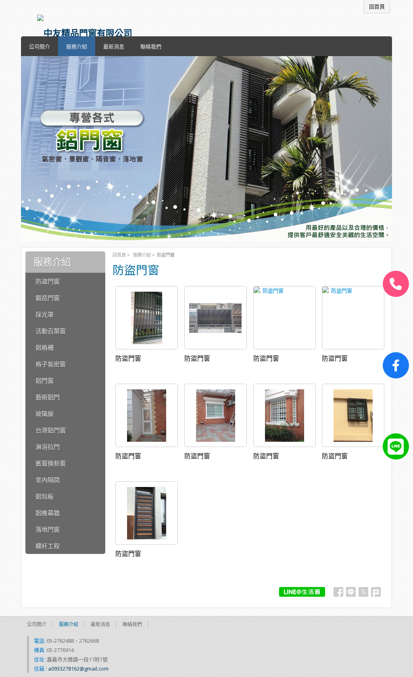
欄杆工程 (47, 546)
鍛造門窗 (47, 298)
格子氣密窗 (50, 364)
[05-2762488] (396, 284)
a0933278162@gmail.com (78, 668)
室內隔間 (47, 480)
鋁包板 (44, 496)
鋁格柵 (44, 347)
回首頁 (119, 255)
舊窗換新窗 (50, 463)
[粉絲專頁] (396, 365)
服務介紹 (142, 255)
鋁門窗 (44, 380)
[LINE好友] (396, 446)
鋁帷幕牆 (47, 513)
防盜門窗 (47, 281)
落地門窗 (47, 529)
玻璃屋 (44, 414)
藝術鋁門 (47, 397)
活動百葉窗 (50, 331)
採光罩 (44, 314)
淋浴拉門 (47, 447)
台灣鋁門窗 (50, 430)
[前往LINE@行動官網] (302, 592)
